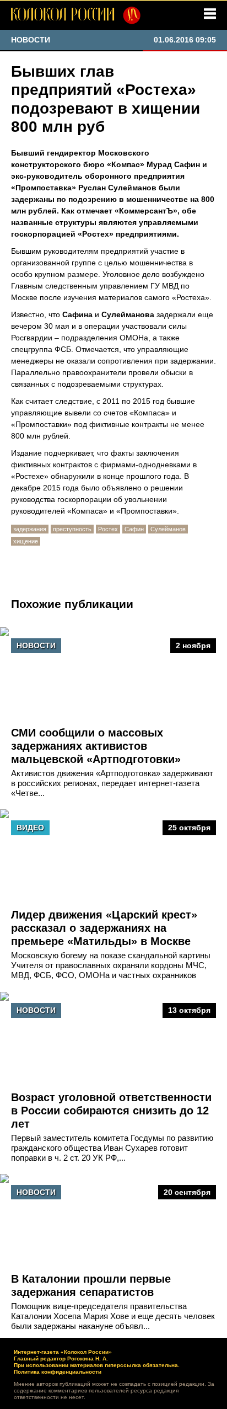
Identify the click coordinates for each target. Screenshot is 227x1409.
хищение (25, 541)
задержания (29, 529)
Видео (30, 827)
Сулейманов (168, 529)
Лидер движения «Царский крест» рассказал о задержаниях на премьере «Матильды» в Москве (104, 928)
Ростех (108, 529)
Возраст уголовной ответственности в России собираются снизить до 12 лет (111, 1110)
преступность (72, 529)
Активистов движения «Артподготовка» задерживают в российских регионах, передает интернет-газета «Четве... (112, 783)
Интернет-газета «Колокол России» (63, 1352)
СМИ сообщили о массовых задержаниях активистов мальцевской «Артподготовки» (96, 746)
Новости (36, 645)
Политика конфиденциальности (57, 1372)
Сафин (134, 529)
